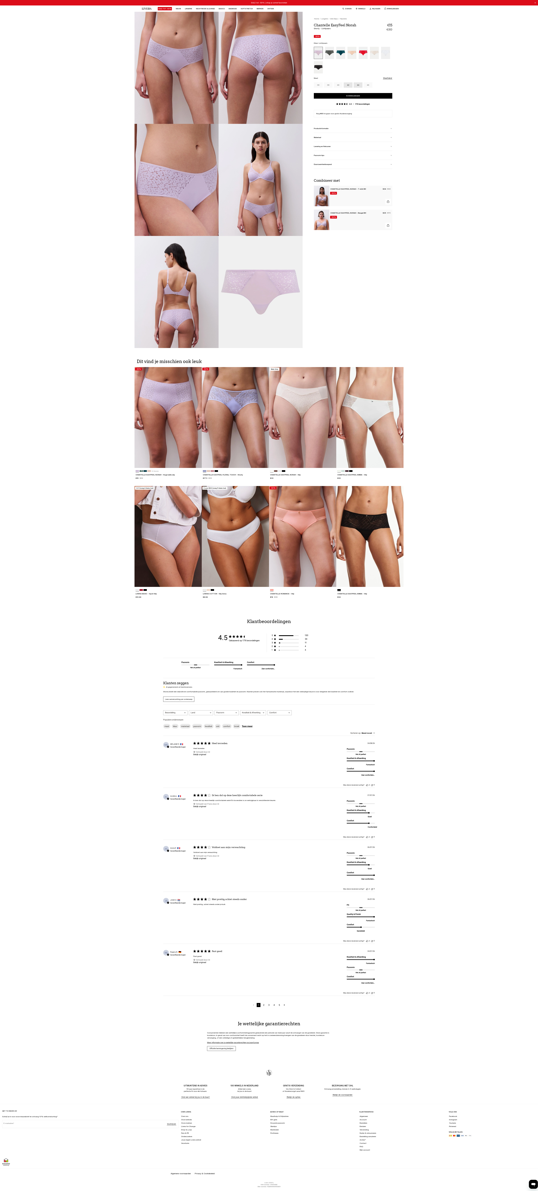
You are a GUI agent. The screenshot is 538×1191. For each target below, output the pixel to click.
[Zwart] (318, 67)
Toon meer (247, 726)
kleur (175, 726)
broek (236, 726)
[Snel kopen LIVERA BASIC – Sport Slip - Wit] (197, 582)
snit (217, 726)
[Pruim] (347, 471)
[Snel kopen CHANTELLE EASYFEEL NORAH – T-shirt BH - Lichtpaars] (388, 202)
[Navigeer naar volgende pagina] (284, 1005)
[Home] (146, 9)
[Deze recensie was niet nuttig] (372, 785)
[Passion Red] (141, 590)
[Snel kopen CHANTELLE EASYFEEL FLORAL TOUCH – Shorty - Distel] (264, 463)
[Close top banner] (535, 2)
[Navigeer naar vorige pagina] (253, 1005)
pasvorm (197, 726)
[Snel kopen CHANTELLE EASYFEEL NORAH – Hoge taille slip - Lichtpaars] (197, 463)
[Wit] (385, 53)
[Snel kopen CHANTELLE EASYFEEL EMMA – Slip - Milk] (399, 463)
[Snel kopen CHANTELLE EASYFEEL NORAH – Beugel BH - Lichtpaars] (388, 225)
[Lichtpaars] (318, 53)
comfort (226, 726)
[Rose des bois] (212, 471)
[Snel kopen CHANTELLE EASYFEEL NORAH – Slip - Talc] (331, 463)
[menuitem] (164, 9)
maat (166, 726)
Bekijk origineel (199, 754)
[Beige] (208, 590)
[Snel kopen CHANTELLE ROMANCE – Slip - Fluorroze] (331, 582)
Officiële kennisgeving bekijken (221, 1048)
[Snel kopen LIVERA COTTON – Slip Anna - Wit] (264, 582)
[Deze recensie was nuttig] (367, 785)
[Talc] (374, 53)
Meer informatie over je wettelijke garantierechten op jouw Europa (233, 1042)
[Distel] (204, 471)
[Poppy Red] (363, 53)
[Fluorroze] (271, 590)
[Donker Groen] (340, 53)
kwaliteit (208, 726)
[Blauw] (343, 471)
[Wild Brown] (275, 471)
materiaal (185, 726)
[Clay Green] (329, 53)
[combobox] (175, 712)
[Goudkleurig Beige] (351, 53)
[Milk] (339, 471)
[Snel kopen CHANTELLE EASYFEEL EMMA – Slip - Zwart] (399, 582)
